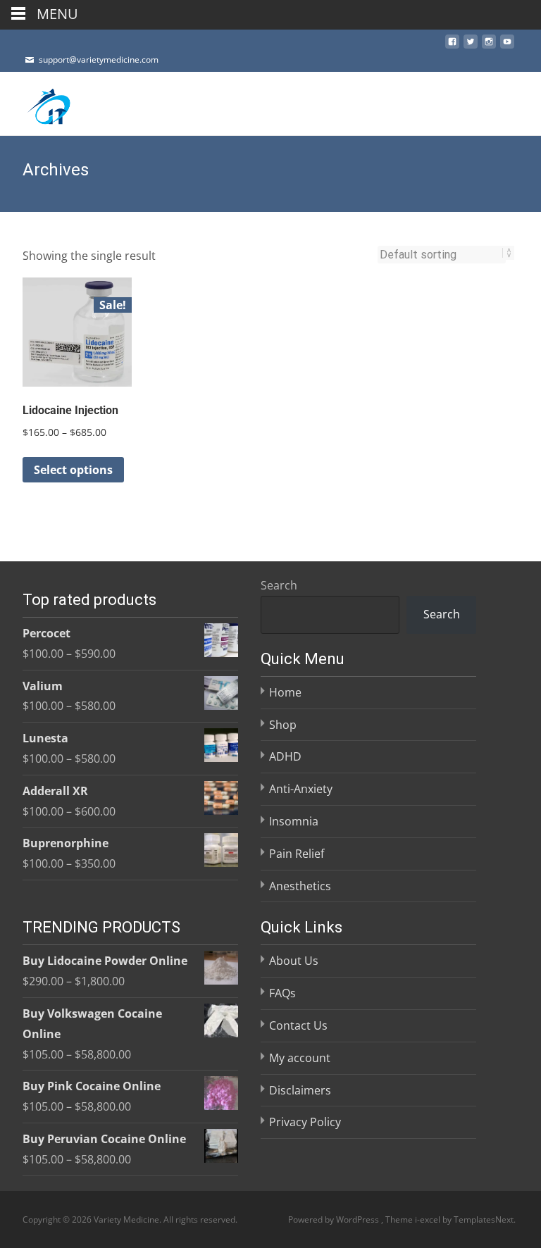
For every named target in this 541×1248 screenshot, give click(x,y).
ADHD (285, 756)
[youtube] (507, 46)
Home (285, 692)
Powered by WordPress (334, 1219)
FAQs (282, 993)
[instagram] (489, 46)
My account (299, 1058)
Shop (283, 724)
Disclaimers (300, 1090)
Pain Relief (296, 853)
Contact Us (298, 1025)
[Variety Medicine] (39, 103)
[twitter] (471, 46)
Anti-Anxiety (300, 789)
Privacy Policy (305, 1122)
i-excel (428, 1219)
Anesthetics (300, 886)
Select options (73, 470)
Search (279, 585)
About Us (293, 960)
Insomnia (293, 821)
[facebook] (452, 46)
